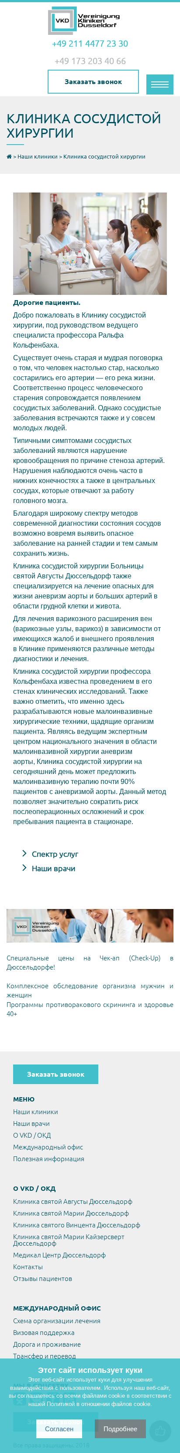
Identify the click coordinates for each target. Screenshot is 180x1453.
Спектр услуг (54, 853)
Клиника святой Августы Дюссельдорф (72, 1201)
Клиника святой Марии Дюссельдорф (71, 1213)
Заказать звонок (93, 81)
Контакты (28, 1267)
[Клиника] (90, 21)
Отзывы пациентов (42, 1278)
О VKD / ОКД (32, 1135)
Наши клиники (35, 1111)
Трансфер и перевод (44, 1356)
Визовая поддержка (44, 1332)
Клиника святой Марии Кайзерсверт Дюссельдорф (69, 1240)
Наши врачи (53, 868)
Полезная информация (48, 1158)
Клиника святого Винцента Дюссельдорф (76, 1225)
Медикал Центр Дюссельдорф (59, 1255)
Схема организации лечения (56, 1321)
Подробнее (120, 1429)
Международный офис (48, 1147)
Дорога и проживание (47, 1344)
